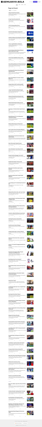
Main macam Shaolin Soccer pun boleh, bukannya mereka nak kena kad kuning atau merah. (17, 351)
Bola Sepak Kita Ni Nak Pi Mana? (15, 294)
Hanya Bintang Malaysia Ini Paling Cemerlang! (17, 63)
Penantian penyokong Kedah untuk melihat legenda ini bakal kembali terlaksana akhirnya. (17, 14)
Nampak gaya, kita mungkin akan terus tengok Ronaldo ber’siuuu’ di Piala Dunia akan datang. (16, 289)
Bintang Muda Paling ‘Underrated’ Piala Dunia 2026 (17, 266)
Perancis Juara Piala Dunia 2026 (15, 375)
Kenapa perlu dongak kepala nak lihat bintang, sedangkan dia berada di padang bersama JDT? (17, 119)
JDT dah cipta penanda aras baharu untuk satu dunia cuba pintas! (17, 27)
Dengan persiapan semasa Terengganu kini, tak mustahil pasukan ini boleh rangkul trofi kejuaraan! (17, 254)
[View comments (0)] (14, 16)
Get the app (25, 423)
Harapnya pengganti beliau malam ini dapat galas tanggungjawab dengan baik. (16, 45)
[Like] (9, 16)
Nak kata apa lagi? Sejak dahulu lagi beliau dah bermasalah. (17, 144)
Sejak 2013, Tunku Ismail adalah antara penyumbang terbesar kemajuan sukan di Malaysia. (16, 73)
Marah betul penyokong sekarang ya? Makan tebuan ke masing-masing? (16, 20)
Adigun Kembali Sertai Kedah (14, 12)
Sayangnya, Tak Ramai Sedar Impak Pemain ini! (17, 110)
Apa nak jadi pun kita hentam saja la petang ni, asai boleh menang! (17, 233)
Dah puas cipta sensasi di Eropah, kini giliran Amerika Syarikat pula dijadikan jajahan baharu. (16, 170)
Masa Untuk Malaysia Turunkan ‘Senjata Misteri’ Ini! (16, 78)
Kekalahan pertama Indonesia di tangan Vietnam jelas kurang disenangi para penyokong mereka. (17, 163)
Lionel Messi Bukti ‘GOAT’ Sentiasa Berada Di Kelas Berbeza (17, 329)
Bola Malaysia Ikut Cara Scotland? (15, 259)
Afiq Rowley (12, 15)
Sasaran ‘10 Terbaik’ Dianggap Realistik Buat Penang (17, 245)
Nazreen (12, 262)
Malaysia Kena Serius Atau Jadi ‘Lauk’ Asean (17, 192)
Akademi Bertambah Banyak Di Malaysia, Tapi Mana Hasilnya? (17, 369)
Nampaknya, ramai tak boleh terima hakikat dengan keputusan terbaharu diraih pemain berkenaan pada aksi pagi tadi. (17, 363)
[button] (17, 5)
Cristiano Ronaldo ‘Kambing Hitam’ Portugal (17, 391)
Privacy (19, 421)
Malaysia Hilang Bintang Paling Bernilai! (16, 96)
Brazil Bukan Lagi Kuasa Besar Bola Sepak (16, 342)
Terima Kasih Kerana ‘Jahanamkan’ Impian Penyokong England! (16, 274)
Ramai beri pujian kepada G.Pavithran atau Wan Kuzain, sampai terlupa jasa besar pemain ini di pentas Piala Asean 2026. (17, 111)
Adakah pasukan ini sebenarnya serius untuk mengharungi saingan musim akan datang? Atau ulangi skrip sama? (17, 323)
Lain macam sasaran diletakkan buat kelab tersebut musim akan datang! (17, 247)
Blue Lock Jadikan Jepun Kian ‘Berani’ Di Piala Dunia (17, 384)
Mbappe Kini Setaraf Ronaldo (14, 315)
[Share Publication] (32, 2)
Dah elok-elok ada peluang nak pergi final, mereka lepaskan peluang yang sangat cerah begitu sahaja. (17, 275)
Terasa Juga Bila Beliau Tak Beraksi (15, 43)
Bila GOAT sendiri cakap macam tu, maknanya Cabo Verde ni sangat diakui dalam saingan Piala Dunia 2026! (17, 357)
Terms (21, 421)
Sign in (39, 1)
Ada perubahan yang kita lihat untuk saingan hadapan (16, 85)
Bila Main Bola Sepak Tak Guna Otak (15, 161)
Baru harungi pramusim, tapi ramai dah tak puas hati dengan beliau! (17, 150)
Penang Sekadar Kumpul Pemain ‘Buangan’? (17, 321)
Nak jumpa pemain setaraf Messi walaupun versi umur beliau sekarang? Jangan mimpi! (17, 330)
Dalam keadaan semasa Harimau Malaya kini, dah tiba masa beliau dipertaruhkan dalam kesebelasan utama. (17, 131)
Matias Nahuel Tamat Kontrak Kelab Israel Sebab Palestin (16, 136)
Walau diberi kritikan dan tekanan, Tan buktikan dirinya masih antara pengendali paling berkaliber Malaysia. (16, 208)
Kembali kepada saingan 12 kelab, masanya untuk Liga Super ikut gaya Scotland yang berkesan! (17, 261)
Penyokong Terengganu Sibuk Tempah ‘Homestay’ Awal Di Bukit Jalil (16, 252)
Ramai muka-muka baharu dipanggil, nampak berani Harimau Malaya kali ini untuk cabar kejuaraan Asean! (16, 310)
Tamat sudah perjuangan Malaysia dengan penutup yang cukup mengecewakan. (17, 39)
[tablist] (13, 10)
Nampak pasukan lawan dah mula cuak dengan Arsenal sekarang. (16, 59)
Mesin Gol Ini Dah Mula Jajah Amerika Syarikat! (16, 169)
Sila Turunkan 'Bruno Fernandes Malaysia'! (17, 129)
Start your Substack (19, 423)
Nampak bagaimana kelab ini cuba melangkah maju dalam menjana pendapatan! (17, 104)
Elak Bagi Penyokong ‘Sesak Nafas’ (15, 218)
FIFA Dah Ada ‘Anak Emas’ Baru (14, 361)
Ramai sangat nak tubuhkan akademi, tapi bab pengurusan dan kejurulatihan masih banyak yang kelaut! (17, 371)
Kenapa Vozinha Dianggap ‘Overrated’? (16, 155)
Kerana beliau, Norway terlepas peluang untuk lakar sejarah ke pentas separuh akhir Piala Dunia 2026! (17, 303)
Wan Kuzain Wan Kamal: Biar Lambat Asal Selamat (16, 238)
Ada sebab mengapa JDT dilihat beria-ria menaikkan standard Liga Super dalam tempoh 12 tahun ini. (17, 406)
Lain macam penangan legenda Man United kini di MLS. (16, 214)
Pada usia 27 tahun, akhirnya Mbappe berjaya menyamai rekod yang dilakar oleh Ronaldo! (17, 317)
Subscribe (35, 1)
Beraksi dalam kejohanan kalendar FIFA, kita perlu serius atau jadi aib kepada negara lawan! (17, 193)
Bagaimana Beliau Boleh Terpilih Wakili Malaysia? (16, 176)
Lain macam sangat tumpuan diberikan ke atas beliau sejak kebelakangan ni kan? (17, 157)
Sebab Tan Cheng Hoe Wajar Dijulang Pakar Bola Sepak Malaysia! (17, 206)
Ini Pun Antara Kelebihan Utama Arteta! (16, 57)
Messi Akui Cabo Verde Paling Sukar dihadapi (17, 355)
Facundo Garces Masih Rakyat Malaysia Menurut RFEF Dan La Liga (16, 51)
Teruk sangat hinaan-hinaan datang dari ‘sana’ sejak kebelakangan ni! (16, 185)
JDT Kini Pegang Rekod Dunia (14, 25)
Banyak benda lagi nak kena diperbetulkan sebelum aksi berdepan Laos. (16, 220)
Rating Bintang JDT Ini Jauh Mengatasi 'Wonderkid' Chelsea (16, 117)
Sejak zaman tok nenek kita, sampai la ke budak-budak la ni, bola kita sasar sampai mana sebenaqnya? (17, 296)
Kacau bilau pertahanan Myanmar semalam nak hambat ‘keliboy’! (16, 227)
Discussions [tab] (14, 10)
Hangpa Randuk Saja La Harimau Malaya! (16, 231)
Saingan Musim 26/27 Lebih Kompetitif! (16, 84)
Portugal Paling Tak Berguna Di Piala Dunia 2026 (17, 336)
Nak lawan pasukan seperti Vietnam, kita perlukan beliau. (17, 79)
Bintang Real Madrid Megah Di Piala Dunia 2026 (16, 412)
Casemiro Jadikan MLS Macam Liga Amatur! (17, 213)
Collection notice (25, 421)
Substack (17, 425)
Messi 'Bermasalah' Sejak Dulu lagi (15, 143)
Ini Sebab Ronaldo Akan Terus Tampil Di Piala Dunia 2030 (17, 287)
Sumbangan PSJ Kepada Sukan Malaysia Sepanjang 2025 (16, 71)
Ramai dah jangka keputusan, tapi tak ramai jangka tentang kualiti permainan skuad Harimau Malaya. (17, 65)
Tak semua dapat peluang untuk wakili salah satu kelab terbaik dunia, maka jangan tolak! (16, 91)
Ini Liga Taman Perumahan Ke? (14, 19)
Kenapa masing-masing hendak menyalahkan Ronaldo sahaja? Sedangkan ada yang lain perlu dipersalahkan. (16, 392)
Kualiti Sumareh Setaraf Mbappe (15, 225)
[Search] (30, 2)
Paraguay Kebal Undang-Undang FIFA (16, 349)
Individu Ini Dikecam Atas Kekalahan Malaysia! (17, 37)
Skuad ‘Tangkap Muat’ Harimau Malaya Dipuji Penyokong (17, 308)
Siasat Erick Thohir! (12, 280)
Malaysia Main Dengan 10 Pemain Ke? (16, 123)
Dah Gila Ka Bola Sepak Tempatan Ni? (16, 31)
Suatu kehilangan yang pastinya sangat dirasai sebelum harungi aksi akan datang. (16, 98)
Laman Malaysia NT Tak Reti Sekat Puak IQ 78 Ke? (17, 183)
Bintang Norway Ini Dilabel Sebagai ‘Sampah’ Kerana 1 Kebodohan (17, 301)
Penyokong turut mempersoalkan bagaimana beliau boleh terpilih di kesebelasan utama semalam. (17, 178)
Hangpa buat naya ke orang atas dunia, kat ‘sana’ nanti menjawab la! (16, 201)
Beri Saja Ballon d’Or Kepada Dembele (16, 397)
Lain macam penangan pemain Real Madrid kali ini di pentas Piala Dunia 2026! (17, 414)
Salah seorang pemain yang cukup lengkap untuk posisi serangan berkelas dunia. (16, 399)
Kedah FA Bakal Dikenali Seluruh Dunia (16, 102)
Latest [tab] (10, 10)
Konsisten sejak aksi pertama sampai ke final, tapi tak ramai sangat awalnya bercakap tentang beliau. (17, 268)
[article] (21, 15)
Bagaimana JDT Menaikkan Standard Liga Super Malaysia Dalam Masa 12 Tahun (16, 404)
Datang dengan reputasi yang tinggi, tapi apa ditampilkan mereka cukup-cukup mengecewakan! (17, 338)
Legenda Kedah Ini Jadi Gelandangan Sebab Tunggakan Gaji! (17, 199)
